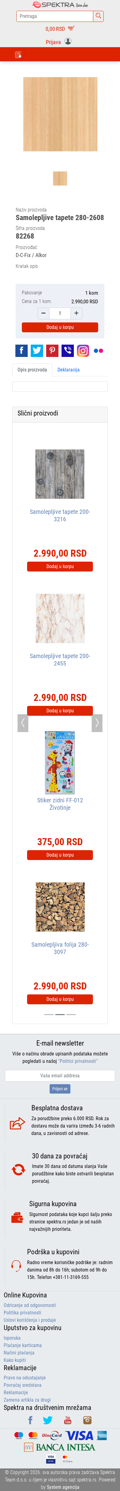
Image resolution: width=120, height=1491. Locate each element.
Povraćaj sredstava (23, 1385)
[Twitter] (48, 1422)
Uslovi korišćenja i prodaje (30, 1320)
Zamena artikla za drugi (27, 1400)
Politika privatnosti (22, 1313)
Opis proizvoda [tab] (32, 370)
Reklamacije (16, 1392)
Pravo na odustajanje (25, 1378)
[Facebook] (31, 1422)
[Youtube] (68, 1422)
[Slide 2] (71, 1015)
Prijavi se (60, 1088)
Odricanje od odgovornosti (30, 1305)
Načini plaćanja (19, 1353)
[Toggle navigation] (18, 54)
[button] (60, 41)
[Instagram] (87, 1422)
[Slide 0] (49, 1015)
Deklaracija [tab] (69, 370)
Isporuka (12, 1338)
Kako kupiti (15, 1360)
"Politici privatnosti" (78, 1061)
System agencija (63, 1487)
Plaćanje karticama (23, 1345)
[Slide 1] (60, 1015)
